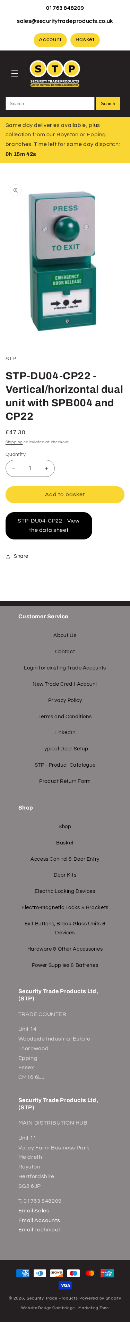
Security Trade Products (53, 1298)
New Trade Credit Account (65, 684)
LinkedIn (65, 732)
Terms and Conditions (65, 716)
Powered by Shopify (100, 1298)
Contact (65, 651)
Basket (85, 39)
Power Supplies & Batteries (65, 965)
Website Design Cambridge (48, 1308)
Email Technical (39, 1229)
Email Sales (34, 1210)
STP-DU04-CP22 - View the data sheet (49, 525)
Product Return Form (65, 781)
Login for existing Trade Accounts (65, 668)
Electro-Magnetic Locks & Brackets (65, 907)
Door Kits (65, 875)
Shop (65, 826)
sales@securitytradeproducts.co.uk (65, 21)
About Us (64, 635)
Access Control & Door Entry (65, 859)
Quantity (16, 454)
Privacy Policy (65, 700)
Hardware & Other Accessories (65, 949)
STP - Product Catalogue (65, 765)
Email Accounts (39, 1220)
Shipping (14, 442)
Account (50, 39)
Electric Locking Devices (65, 891)
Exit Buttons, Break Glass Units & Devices (65, 928)
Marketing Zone (93, 1308)
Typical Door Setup (65, 748)
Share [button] (21, 556)
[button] (15, 73)
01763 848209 (65, 8)
